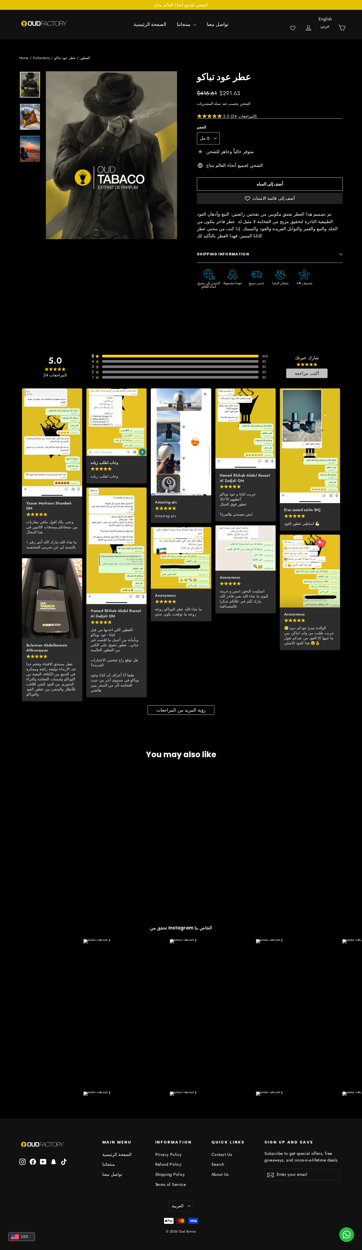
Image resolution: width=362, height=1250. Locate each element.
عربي (325, 26)
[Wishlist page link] (292, 28)
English (325, 19)
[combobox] (21, 1237)
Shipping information (223, 254)
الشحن (244, 103)
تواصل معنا (217, 24)
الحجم (201, 127)
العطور (85, 57)
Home (24, 57)
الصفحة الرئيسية (150, 24)
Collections (41, 57)
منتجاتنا (184, 24)
